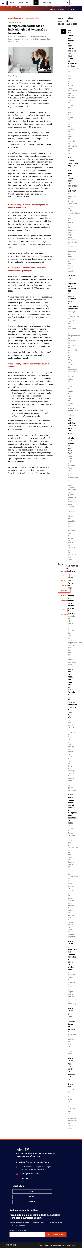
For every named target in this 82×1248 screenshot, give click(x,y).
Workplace (71, 158)
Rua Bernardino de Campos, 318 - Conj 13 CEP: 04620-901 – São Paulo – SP (35, 1168)
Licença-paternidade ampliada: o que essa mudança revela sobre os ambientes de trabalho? (73, 176)
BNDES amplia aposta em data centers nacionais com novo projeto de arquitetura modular (72, 51)
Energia (63, 605)
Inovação (63, 595)
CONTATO (61, 9)
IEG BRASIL (68, 7)
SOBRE (47, 7)
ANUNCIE (52, 9)
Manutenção (64, 585)
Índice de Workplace (22, 18)
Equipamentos (65, 600)
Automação (64, 590)
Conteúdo (35, 18)
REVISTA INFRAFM (57, 7)
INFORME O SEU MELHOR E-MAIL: (18, 1230)
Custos (63, 580)
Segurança (64, 571)
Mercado (71, 577)
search (36, 2)
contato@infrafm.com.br (29, 1174)
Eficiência (64, 576)
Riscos (63, 610)
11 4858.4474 (25, 1178)
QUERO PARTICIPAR (55, 1234)
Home (10, 18)
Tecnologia (64, 614)
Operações (71, 275)
